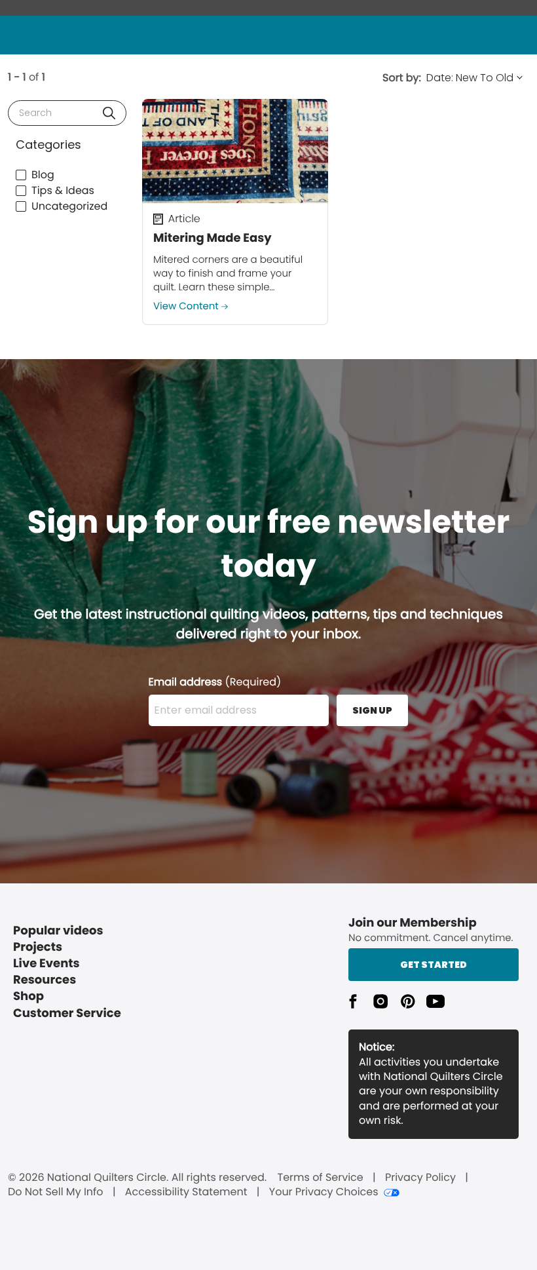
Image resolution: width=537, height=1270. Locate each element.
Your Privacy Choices (324, 1192)
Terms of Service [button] (320, 1177)
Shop (28, 996)
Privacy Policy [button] (420, 1177)
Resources (44, 980)
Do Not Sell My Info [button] (55, 1192)
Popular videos (58, 931)
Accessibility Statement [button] (186, 1192)
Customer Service (67, 1013)
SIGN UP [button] (372, 710)
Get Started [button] (433, 964)
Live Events (46, 963)
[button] (109, 113)
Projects (37, 947)
